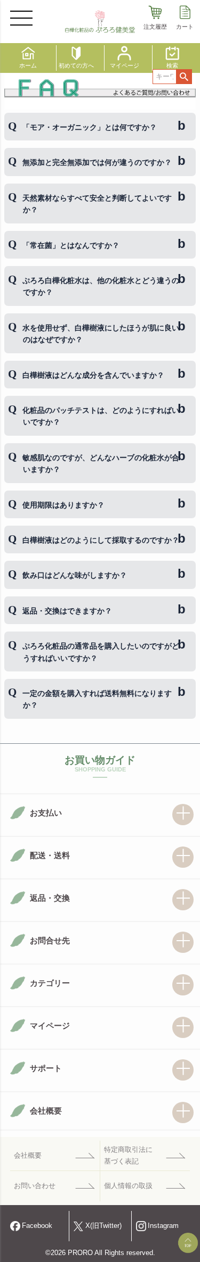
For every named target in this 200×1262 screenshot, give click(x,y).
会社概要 (28, 1155)
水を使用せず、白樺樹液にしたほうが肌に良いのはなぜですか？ (100, 333)
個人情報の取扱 (128, 1186)
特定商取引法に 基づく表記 (128, 1155)
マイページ (124, 65)
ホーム (28, 65)
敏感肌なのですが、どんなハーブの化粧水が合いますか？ (100, 463)
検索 (183, 77)
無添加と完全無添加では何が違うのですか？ (97, 162)
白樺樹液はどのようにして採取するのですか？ (100, 540)
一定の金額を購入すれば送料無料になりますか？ (97, 699)
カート (185, 26)
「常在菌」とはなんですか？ (70, 245)
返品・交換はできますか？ (67, 611)
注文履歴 (155, 26)
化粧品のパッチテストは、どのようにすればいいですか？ (100, 416)
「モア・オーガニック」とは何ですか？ (89, 127)
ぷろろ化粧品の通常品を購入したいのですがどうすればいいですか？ (100, 652)
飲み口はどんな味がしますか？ (74, 575)
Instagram (163, 1226)
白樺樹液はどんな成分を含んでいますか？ (93, 375)
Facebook (37, 1226)
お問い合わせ (34, 1186)
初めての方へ (76, 65)
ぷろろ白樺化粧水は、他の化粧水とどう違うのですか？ (100, 286)
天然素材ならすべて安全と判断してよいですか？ (97, 204)
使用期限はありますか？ (63, 505)
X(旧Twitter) (103, 1226)
